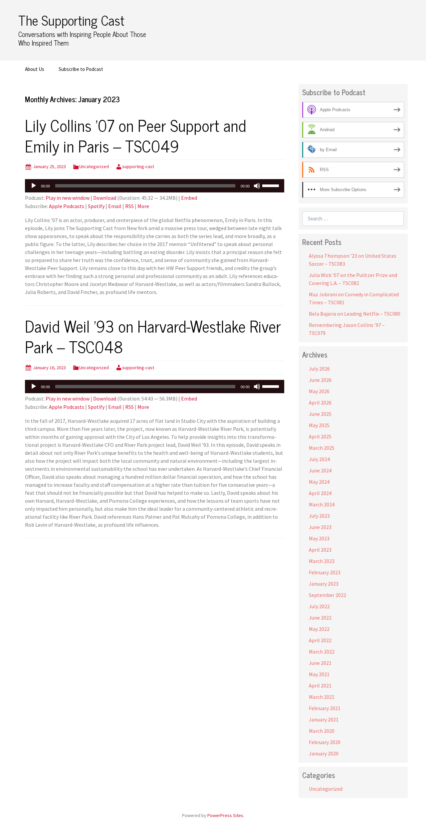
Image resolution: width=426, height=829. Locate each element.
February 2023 (324, 572)
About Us (34, 69)
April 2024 (320, 493)
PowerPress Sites (225, 815)
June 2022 (320, 617)
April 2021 (320, 685)
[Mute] (257, 185)
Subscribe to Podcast (81, 69)
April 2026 (320, 402)
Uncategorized (94, 166)
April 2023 (320, 549)
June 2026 (320, 380)
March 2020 (321, 730)
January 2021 (323, 719)
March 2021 (321, 696)
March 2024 (321, 504)
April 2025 (320, 436)
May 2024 (319, 481)
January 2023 (323, 583)
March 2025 (321, 447)
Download (104, 197)
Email (114, 206)
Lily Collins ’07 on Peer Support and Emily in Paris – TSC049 (135, 135)
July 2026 (319, 368)
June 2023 (320, 527)
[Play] (33, 185)
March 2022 (321, 651)
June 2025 (320, 414)
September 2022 (327, 595)
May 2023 (319, 538)
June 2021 (320, 663)
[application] (154, 185)
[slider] (271, 185)
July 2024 (319, 459)
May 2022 (319, 629)
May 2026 (319, 391)
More (143, 206)
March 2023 (321, 561)
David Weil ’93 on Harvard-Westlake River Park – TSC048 (153, 336)
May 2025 (319, 425)
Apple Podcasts (66, 206)
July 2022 (319, 606)
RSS (129, 206)
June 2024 (320, 470)
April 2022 (320, 640)
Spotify (96, 206)
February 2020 (324, 742)
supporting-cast (138, 166)
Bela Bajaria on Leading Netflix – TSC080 (354, 313)
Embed (189, 197)
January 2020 (323, 753)
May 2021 (319, 674)
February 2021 (324, 708)
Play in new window (68, 197)
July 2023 (319, 515)
